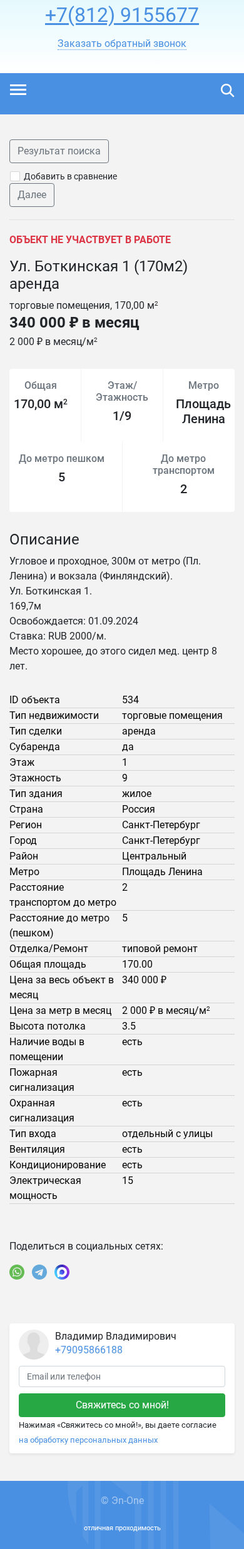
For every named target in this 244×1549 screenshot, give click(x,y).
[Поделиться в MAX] (61, 1272)
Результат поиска (59, 151)
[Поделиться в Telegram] (39, 1272)
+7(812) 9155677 (122, 15)
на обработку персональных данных (88, 1440)
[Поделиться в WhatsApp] (16, 1272)
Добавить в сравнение (70, 176)
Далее (32, 195)
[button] (122, 44)
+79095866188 (89, 1350)
